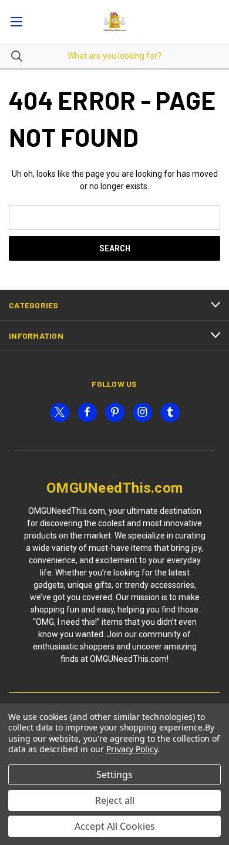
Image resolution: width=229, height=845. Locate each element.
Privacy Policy (131, 749)
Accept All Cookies (115, 826)
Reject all (114, 800)
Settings (114, 774)
